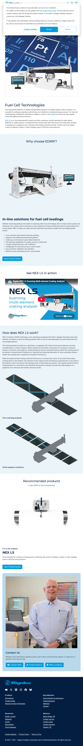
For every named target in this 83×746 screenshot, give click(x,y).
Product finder (10, 701)
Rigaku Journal (10, 717)
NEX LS (7, 120)
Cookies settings (30, 29)
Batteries (46, 704)
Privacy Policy (24, 734)
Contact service (48, 719)
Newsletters (9, 725)
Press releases (10, 727)
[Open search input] (68, 3)
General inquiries (49, 725)
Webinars (8, 719)
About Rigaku (48, 717)
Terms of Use (36, 734)
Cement (46, 706)
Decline (67, 29)
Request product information (15, 704)
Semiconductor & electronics (53, 698)
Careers (46, 727)
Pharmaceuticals (49, 701)
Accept (49, 29)
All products (9, 698)
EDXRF (53, 114)
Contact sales (48, 722)
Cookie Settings (10, 734)
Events (7, 722)
